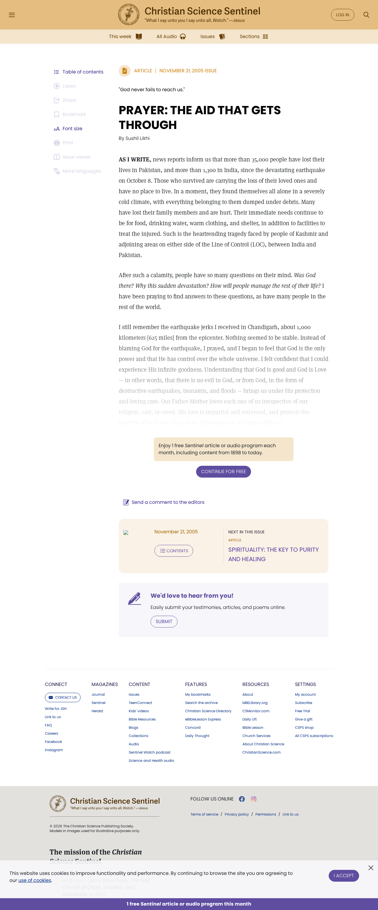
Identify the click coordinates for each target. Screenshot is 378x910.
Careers (51, 733)
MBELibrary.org (255, 703)
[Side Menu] (12, 15)
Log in (342, 15)
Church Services (256, 736)
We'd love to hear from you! (192, 595)
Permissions (265, 814)
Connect (56, 684)
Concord (193, 727)
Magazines (105, 684)
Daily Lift (249, 719)
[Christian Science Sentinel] (189, 15)
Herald (97, 711)
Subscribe (303, 703)
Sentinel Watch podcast (149, 752)
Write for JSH (55, 708)
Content (139, 684)
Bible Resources (142, 719)
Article (143, 70)
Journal (98, 694)
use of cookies (34, 880)
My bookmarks (198, 694)
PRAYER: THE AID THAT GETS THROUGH (200, 117)
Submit (164, 621)
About (247, 694)
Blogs (133, 727)
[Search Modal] (366, 15)
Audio (134, 744)
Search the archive (201, 703)
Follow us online (212, 799)
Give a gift (303, 719)
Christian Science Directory (208, 711)
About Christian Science (263, 744)
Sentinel (98, 703)
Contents (177, 551)
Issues (134, 694)
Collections (138, 736)
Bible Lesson (252, 727)
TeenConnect (140, 703)
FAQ (48, 725)
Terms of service (204, 814)
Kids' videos (139, 711)
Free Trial (302, 711)
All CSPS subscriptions (314, 736)
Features (196, 684)
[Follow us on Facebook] (241, 799)
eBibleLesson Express (203, 719)
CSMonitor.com (255, 711)
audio (151, 760)
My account (305, 694)
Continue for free (223, 471)
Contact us (66, 697)
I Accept (344, 875)
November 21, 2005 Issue (188, 70)
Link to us (53, 717)
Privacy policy (237, 814)
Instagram (54, 750)
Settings (305, 684)
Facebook (53, 742)
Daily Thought (197, 736)
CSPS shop (304, 727)
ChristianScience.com (261, 752)
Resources (255, 684)
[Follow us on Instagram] (254, 799)
